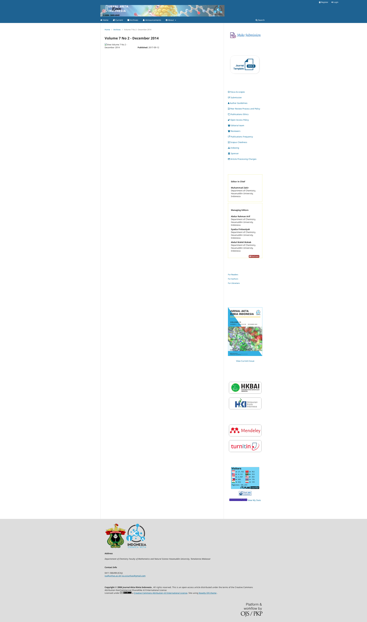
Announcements (153, 20)
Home (105, 20)
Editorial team (237, 125)
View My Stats (254, 500)
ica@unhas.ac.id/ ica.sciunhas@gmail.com (125, 575)
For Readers (233, 274)
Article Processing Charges (243, 159)
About (170, 20)
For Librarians (234, 283)
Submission (236, 97)
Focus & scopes (237, 91)
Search (261, 20)
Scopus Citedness (238, 142)
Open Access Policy (239, 119)
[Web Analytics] (238, 500)
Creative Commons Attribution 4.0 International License (160, 593)
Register (324, 2)
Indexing (235, 147)
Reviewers (235, 131)
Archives (133, 20)
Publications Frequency (242, 136)
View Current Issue (245, 361)
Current (119, 20)
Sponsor (235, 153)
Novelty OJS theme (207, 593)
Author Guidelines (238, 103)
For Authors (233, 279)
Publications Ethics (240, 114)
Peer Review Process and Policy (245, 108)
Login (335, 2)
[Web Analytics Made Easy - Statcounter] (245, 494)
